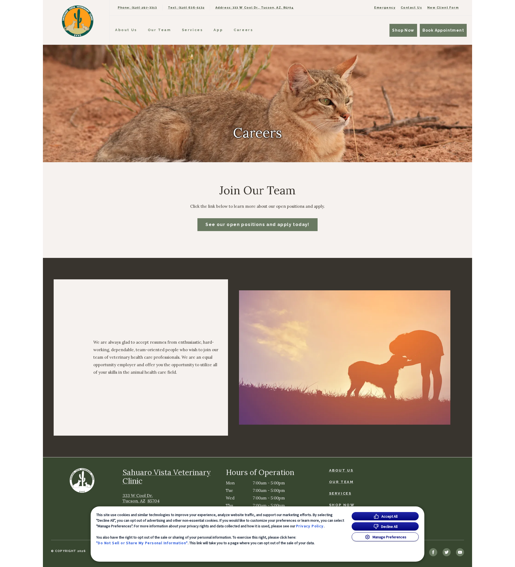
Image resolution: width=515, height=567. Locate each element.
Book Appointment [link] (443, 30)
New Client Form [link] (443, 7)
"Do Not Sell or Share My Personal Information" (142, 542)
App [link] (218, 30)
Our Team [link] (159, 30)
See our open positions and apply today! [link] (257, 224)
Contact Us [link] (411, 7)
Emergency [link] (384, 7)
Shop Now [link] (403, 30)
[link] (77, 21)
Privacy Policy (310, 526)
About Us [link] (126, 30)
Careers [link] (243, 30)
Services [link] (192, 30)
